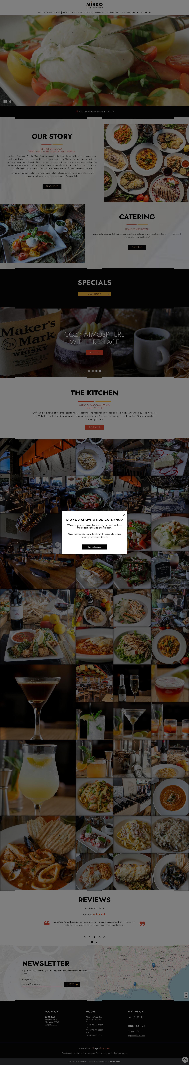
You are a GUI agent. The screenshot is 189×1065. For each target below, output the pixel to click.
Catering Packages (95, 547)
